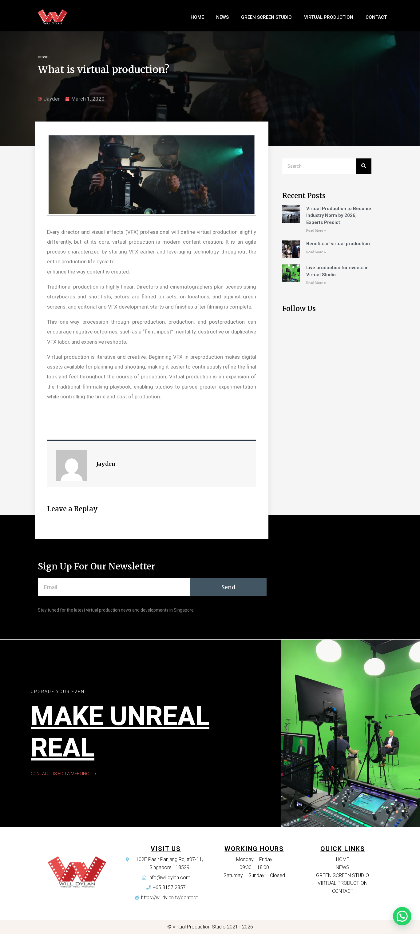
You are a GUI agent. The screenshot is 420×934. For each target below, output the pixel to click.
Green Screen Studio (266, 17)
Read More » (316, 231)
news (43, 56)
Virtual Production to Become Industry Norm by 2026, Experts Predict (338, 215)
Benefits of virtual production (338, 243)
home (197, 17)
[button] (63, 773)
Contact (376, 17)
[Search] (363, 166)
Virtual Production (328, 17)
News (222, 17)
